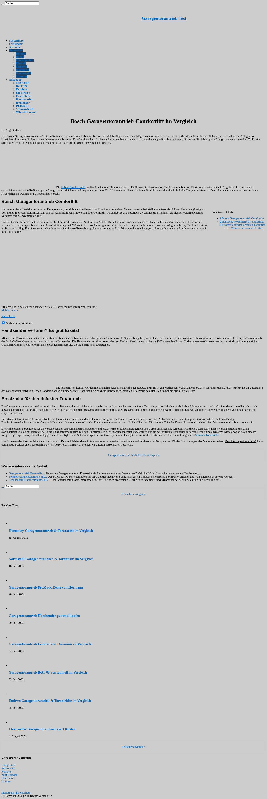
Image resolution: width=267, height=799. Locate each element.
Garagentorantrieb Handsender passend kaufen (44, 616)
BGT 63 (21, 86)
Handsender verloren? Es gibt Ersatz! (242, 221)
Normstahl (23, 73)
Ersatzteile (23, 96)
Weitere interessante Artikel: (245, 228)
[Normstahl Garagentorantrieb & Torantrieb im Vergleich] (19, 552)
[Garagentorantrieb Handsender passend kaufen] (19, 608)
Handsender (24, 99)
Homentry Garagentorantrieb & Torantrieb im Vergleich (51, 531)
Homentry (23, 102)
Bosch (20, 56)
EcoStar (21, 89)
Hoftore (5, 781)
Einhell (21, 63)
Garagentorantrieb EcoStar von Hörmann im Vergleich (50, 644)
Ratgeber (15, 79)
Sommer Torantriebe (207, 435)
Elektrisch (23, 92)
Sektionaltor (8, 768)
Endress (21, 66)
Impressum (7, 792)
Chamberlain (25, 60)
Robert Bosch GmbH (73, 187)
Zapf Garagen (9, 774)
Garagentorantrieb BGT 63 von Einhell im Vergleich (48, 672)
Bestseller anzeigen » (134, 494)
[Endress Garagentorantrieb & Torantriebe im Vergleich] (19, 693)
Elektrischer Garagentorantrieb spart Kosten (42, 729)
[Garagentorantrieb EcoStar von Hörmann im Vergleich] (19, 637)
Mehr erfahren (9, 310)
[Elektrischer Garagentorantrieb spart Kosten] (19, 722)
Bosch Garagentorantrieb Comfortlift (242, 218)
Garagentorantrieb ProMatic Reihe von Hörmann (46, 587)
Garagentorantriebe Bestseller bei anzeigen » (133, 455)
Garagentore (8, 765)
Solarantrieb (25, 109)
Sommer (21, 76)
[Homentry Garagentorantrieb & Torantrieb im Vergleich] (19, 523)
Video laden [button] (8, 316)
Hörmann (22, 69)
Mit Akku (22, 82)
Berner (21, 53)
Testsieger (16, 43)
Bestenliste (16, 40)
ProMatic (22, 105)
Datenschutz (23, 792)
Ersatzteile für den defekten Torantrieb (243, 224)
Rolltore (6, 771)
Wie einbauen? (26, 112)
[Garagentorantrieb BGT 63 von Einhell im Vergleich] (19, 665)
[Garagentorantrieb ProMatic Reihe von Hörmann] (19, 580)
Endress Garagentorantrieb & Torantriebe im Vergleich (50, 701)
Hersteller (16, 50)
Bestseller (15, 47)
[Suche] (2, 4)
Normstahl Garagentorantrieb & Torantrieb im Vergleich (51, 559)
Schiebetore (8, 778)
